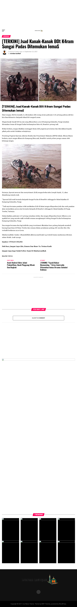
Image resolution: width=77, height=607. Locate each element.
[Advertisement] (38, 14)
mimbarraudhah (15, 53)
